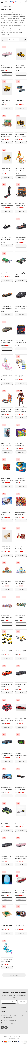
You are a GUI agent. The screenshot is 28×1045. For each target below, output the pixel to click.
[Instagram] (6, 1027)
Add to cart (7, 74)
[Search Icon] (6, 2)
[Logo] (14, 2)
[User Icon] (21, 2)
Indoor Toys (8, 6)
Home (2, 6)
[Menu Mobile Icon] (2, 2)
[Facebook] (2, 1027)
